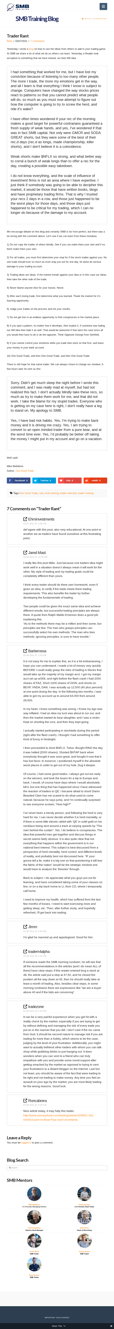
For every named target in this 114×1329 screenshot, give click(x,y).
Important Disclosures (57, 1317)
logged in (26, 1142)
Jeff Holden (84, 1228)
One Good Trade (24, 470)
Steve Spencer (84, 1205)
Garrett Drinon (84, 1251)
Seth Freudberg (34, 1228)
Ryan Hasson (34, 1275)
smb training (51, 493)
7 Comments (37, 41)
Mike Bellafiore (34, 1205)
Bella (9, 41)
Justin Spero (34, 1251)
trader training (86, 493)
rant (41, 493)
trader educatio (68, 493)
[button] (103, 6)
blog (31, 49)
